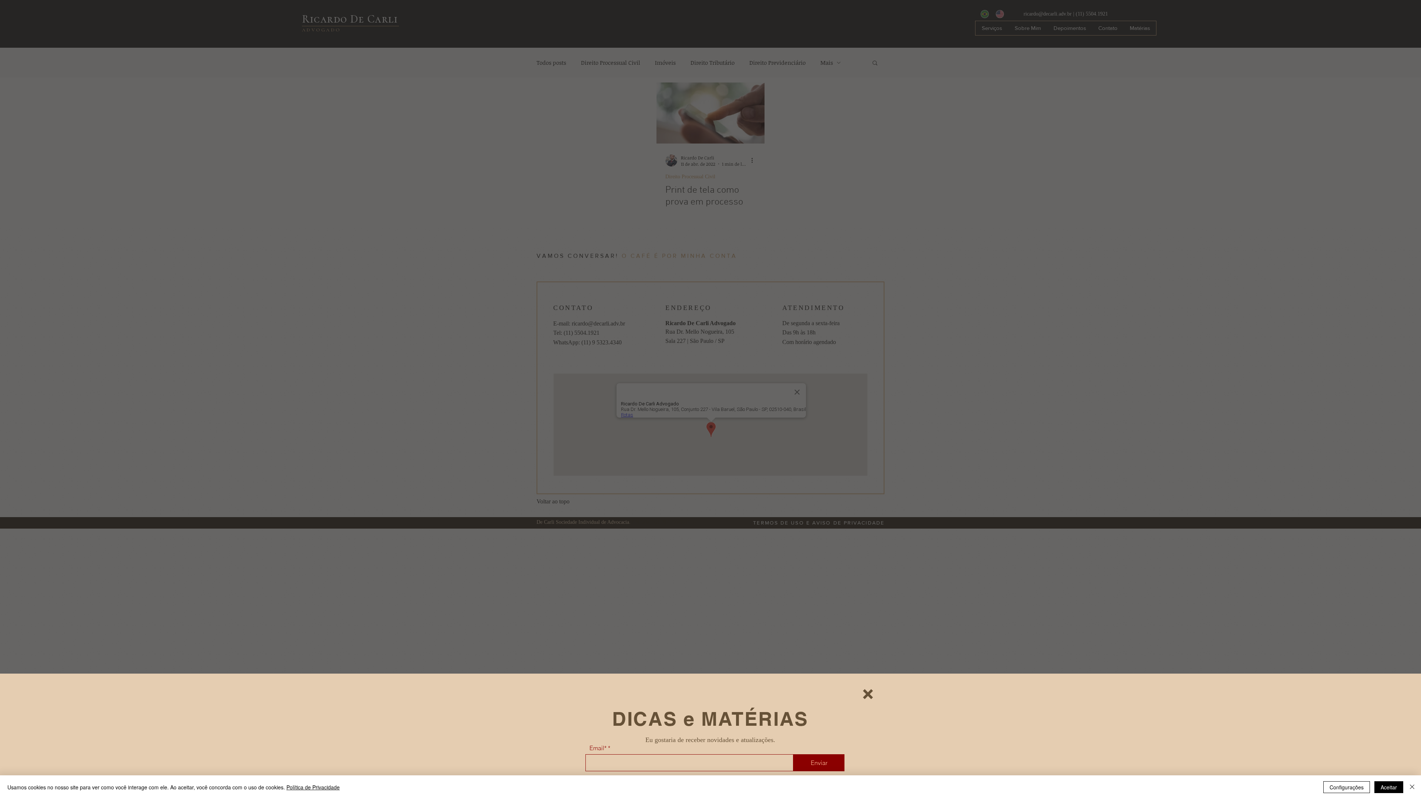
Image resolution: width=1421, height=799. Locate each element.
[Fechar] (1412, 787)
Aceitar (1389, 787)
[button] (868, 694)
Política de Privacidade (313, 787)
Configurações (1347, 787)
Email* (598, 748)
